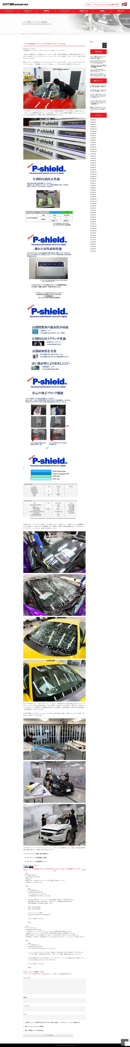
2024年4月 (93, 162)
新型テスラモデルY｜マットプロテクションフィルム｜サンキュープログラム (98, 108)
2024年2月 (93, 167)
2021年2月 (93, 248)
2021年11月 (93, 228)
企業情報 (102, 11)
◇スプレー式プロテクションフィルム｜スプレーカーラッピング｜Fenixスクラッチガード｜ (98, 95)
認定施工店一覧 (84, 11)
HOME (88, 4)
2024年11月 (93, 151)
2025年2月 (93, 144)
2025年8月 (93, 135)
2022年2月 (93, 221)
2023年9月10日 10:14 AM (33, 929)
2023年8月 (93, 181)
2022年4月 (93, 217)
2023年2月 (93, 194)
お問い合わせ (120, 11)
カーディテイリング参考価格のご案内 (36, 857)
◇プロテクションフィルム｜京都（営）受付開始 (98, 86)
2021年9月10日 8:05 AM (35, 892)
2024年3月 (93, 165)
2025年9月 (93, 133)
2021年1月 (93, 251)
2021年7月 (93, 237)
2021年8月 (93, 235)
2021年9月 (93, 233)
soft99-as (34, 890)
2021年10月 (93, 230)
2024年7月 (93, 156)
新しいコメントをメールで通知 (34, 1026)
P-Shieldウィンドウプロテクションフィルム (39, 56)
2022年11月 (93, 201)
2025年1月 (93, 147)
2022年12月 (93, 199)
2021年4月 (93, 244)
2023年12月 (93, 172)
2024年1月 (93, 169)
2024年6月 (93, 158)
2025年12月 (93, 126)
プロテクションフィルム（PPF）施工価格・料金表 (106, 4)
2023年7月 (93, 183)
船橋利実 (94, 104)
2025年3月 (93, 142)
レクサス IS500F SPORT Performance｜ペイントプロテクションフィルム (98, 70)
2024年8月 (93, 153)
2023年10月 (93, 176)
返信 (27, 886)
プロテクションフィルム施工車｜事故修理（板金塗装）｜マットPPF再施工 (98, 66)
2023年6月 (93, 185)
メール (26, 1005)
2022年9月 (93, 205)
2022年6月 (93, 212)
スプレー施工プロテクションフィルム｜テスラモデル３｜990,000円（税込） (98, 57)
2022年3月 (93, 219)
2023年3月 (93, 192)
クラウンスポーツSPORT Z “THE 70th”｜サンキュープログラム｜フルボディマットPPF (98, 75)
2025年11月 (93, 129)
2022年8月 (93, 208)
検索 (91, 41)
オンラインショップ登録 (32, 853)
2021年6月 (93, 239)
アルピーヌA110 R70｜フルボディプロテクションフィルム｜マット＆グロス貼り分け (98, 62)
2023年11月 (93, 174)
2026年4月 (93, 122)
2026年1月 (93, 124)
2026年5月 (93, 120)
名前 (25, 997)
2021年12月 (93, 226)
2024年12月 (93, 149)
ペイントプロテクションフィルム (49, 62)
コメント (26, 977)
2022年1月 (93, 224)
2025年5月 (93, 140)
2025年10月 (93, 131)
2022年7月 (93, 210)
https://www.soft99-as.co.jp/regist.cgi (39, 914)
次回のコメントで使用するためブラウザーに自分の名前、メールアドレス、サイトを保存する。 (53, 1022)
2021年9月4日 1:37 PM (32, 876)
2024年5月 (93, 160)
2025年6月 (93, 138)
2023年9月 (93, 178)
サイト (25, 1014)
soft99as (94, 97)
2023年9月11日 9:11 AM (35, 946)
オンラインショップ (65, 11)
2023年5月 (93, 187)
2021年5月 (93, 242)
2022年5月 (93, 214)
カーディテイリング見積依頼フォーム (36, 861)
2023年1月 (93, 196)
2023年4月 (93, 190)
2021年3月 (93, 246)
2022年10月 (93, 203)
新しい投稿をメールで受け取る (34, 1030)
